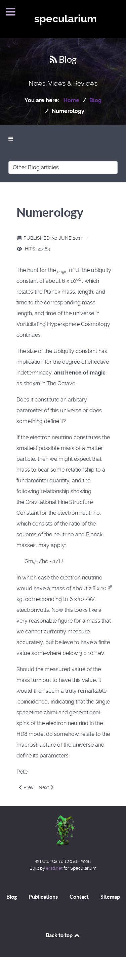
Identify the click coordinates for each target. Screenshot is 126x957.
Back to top (60, 935)
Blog (11, 897)
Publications (43, 897)
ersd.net (54, 868)
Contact (79, 897)
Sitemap (110, 897)
